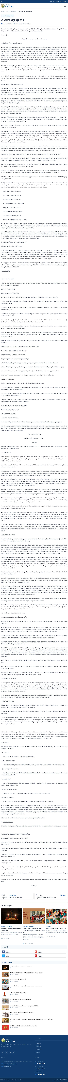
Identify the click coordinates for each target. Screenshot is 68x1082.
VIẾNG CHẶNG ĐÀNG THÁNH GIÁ (56, 928)
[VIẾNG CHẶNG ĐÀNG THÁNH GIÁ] (56, 916)
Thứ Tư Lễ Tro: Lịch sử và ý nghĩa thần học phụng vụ (22, 1012)
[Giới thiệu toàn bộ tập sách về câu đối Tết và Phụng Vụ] (5, 1027)
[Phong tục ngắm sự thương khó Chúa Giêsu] (11, 916)
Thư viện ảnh (39, 1049)
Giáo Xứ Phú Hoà (64, 1080)
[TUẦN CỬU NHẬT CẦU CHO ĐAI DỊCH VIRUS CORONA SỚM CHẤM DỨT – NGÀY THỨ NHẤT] (5, 1020)
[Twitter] (10, 1052)
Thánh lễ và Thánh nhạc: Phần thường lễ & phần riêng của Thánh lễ (34, 930)
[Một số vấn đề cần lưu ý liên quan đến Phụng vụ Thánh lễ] (5, 1007)
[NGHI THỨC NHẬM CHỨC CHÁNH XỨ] (5, 994)
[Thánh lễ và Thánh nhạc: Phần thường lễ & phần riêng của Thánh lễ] (34, 916)
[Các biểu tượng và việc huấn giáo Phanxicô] (5, 1001)
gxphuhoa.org (7, 1066)
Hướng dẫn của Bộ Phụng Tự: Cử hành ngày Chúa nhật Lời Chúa (26, 986)
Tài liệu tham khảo (11, 11)
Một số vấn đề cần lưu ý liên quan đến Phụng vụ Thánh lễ (24, 1006)
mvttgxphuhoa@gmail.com (10, 1064)
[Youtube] (6, 1052)
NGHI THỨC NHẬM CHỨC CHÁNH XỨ (18, 992)
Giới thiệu (59, 1)
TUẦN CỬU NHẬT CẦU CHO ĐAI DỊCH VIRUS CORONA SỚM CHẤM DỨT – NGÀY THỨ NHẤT (31, 1019)
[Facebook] (2, 1052)
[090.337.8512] (1, 1)
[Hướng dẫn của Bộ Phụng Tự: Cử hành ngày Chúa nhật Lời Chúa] (5, 987)
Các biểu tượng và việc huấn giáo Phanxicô (20, 999)
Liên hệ (65, 1)
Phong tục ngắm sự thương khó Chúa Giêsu (11, 929)
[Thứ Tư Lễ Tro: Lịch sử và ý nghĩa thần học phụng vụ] (5, 1014)
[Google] (13, 1052)
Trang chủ (52, 1)
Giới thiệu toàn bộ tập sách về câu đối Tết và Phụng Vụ (23, 1026)
